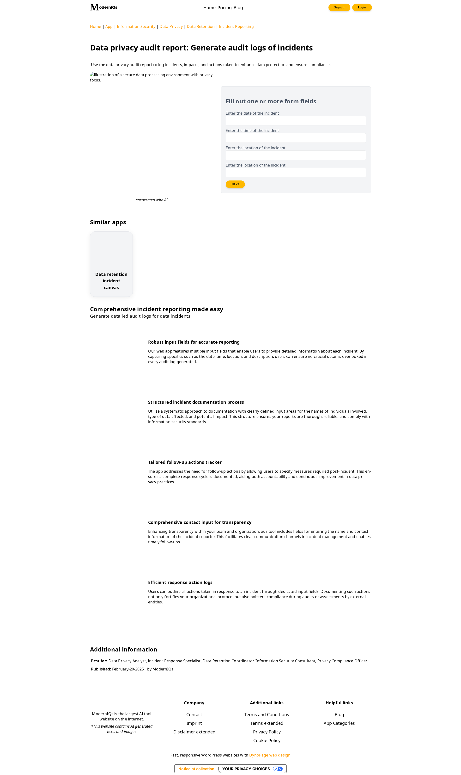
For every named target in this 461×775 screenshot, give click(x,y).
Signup (339, 7)
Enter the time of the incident (252, 130)
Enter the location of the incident (255, 147)
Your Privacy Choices (246, 768)
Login (362, 7)
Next (235, 184)
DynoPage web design (270, 755)
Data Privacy (171, 26)
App (109, 26)
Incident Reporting (236, 26)
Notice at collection (196, 768)
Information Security (136, 26)
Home (95, 26)
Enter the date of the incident (252, 113)
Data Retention (201, 26)
